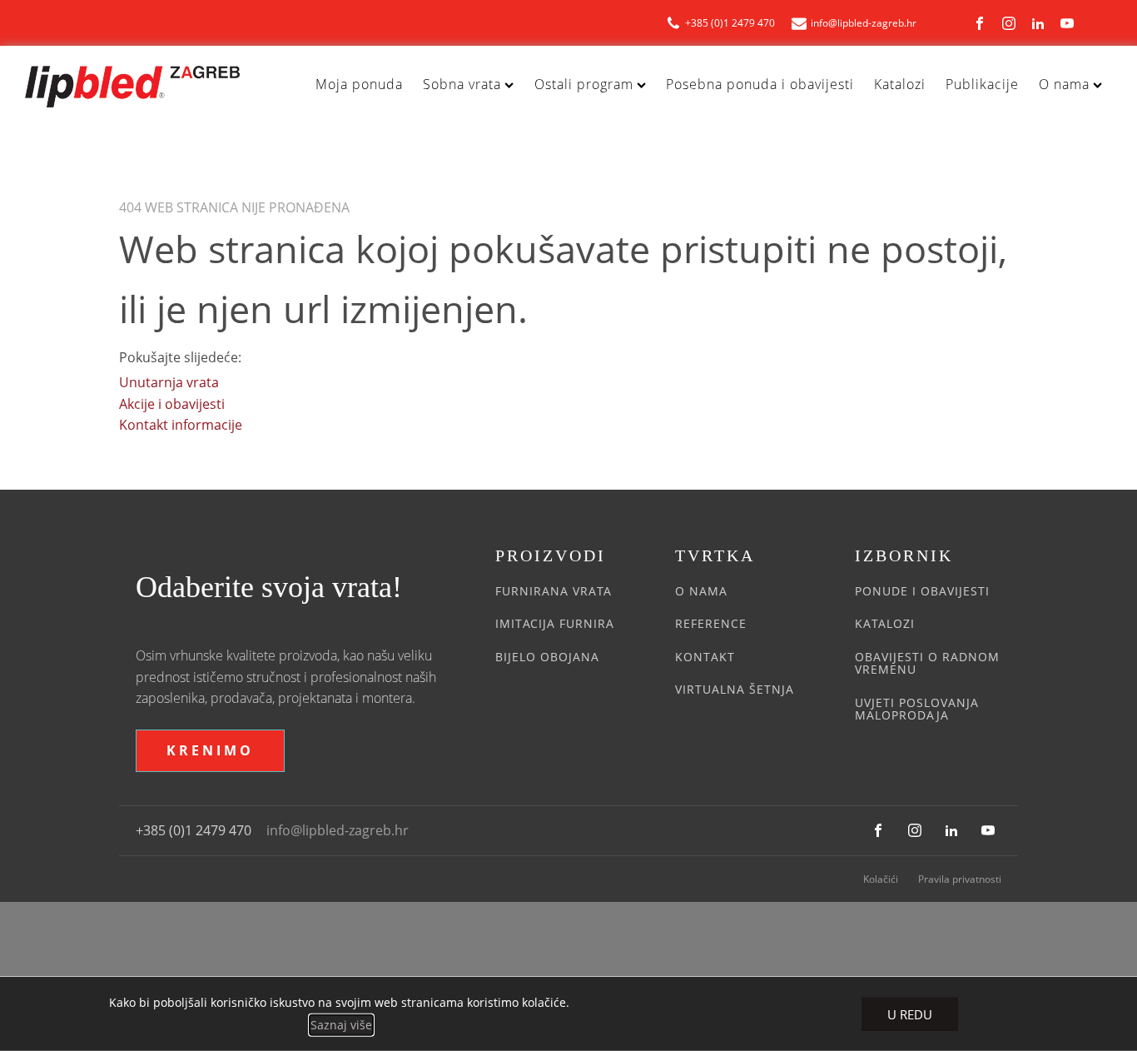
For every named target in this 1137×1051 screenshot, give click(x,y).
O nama (1064, 84)
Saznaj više (341, 1025)
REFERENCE (711, 623)
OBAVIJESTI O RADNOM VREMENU (927, 663)
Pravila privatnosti (959, 879)
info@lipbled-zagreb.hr (337, 830)
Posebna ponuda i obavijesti (760, 84)
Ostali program (583, 84)
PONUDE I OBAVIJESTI (922, 591)
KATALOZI (885, 623)
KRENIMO (210, 750)
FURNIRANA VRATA (553, 591)
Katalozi (900, 84)
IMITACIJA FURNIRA (554, 623)
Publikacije (982, 84)
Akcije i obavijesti (172, 404)
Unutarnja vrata (169, 382)
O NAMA (701, 591)
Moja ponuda (359, 84)
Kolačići (880, 879)
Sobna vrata (462, 84)
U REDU (909, 1013)
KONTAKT (705, 656)
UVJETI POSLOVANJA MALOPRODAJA (917, 709)
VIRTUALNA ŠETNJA (734, 689)
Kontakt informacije (180, 425)
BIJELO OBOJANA (547, 656)
